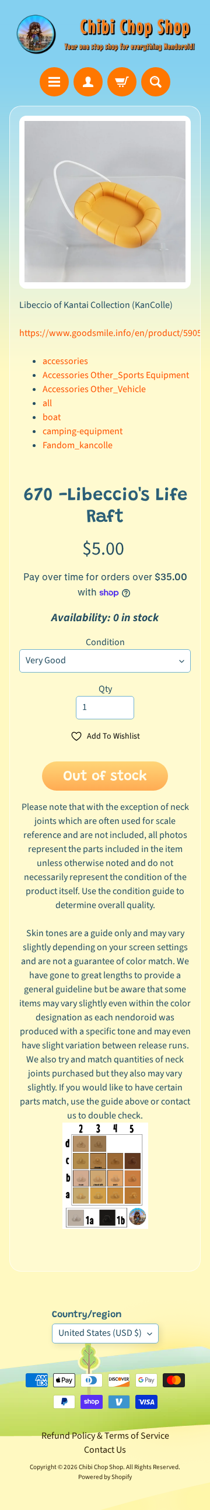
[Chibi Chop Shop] (105, 33)
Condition (105, 642)
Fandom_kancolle (78, 445)
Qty (105, 689)
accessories (65, 361)
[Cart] (121, 81)
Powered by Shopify (105, 1477)
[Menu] (54, 81)
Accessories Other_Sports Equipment (116, 375)
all (47, 403)
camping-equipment (83, 431)
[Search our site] (155, 81)
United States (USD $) (100, 1333)
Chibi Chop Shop (101, 1467)
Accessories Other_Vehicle (94, 389)
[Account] (88, 81)
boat (52, 417)
